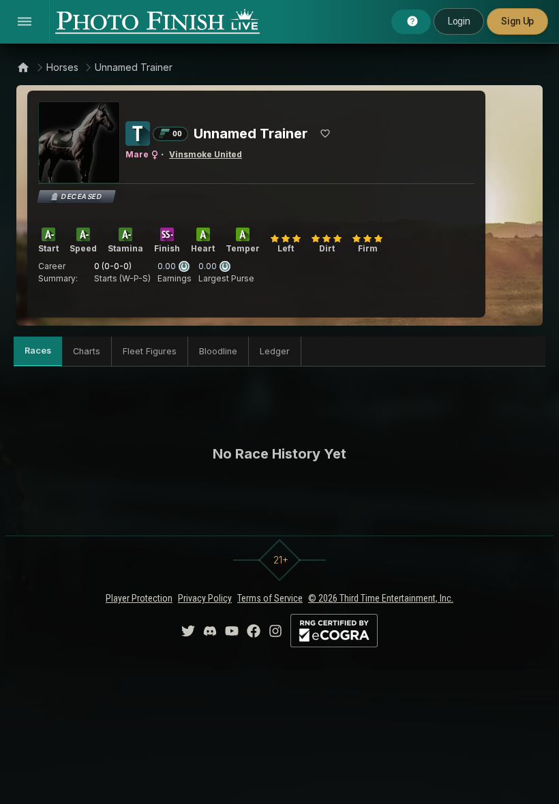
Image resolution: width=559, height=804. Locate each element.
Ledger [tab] (275, 351)
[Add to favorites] (325, 133)
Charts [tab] (86, 351)
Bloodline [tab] (218, 351)
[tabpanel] (279, 454)
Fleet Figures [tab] (150, 351)
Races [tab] (38, 350)
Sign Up (517, 21)
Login (459, 21)
